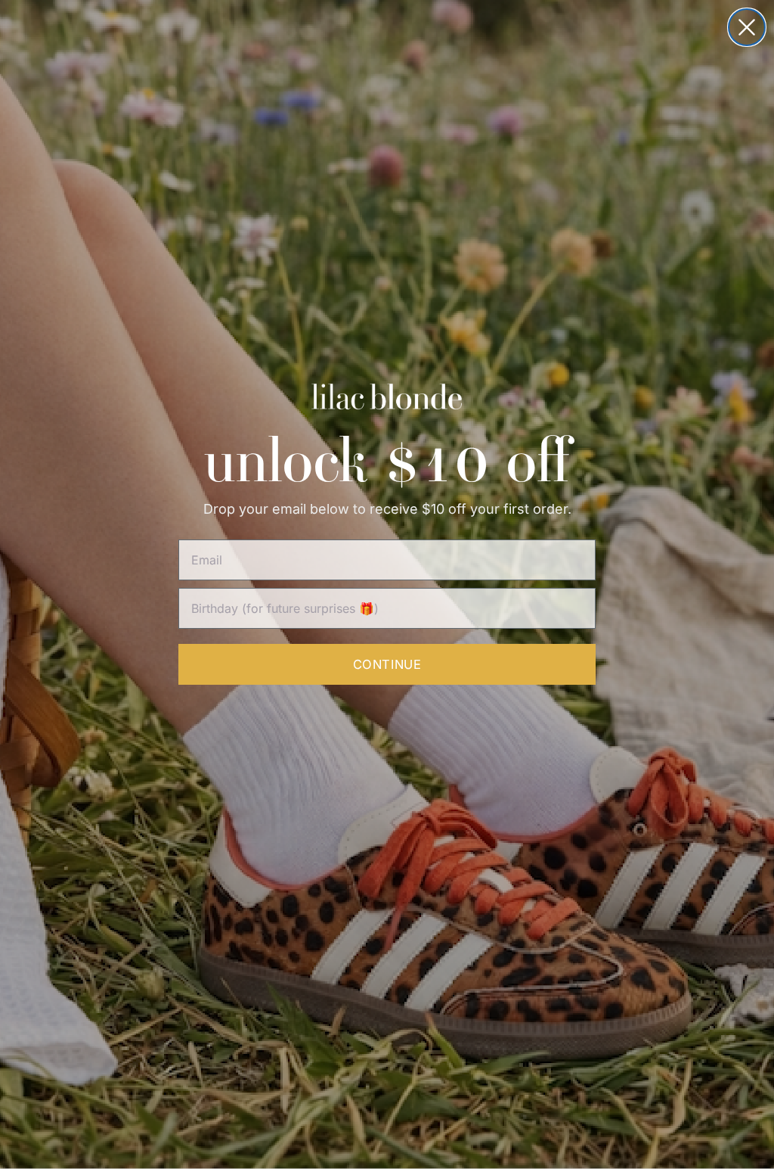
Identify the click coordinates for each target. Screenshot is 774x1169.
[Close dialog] (747, 27)
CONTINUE (387, 664)
